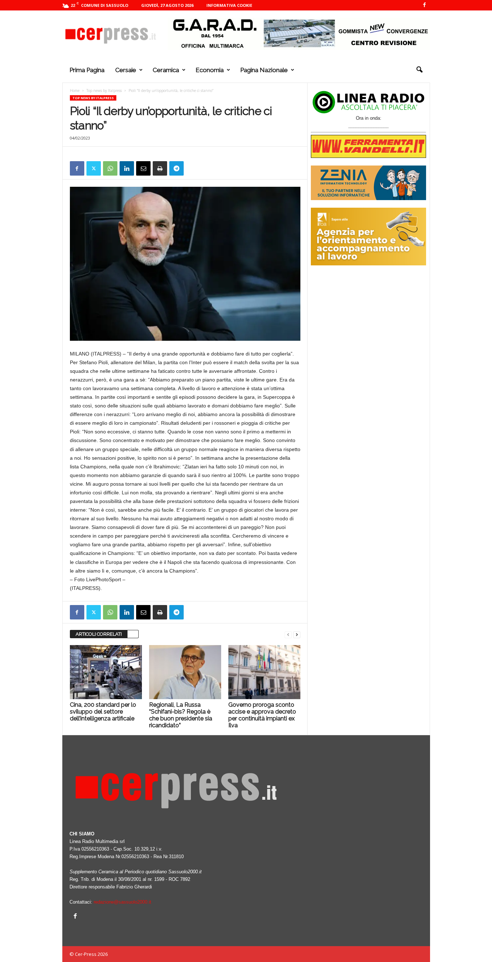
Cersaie (125, 70)
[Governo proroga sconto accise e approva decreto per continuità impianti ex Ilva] (264, 672)
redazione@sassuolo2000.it (122, 902)
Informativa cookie (229, 5)
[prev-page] (288, 634)
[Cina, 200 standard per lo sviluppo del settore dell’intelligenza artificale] (106, 672)
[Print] (160, 168)
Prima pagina (87, 70)
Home (75, 90)
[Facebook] (424, 5)
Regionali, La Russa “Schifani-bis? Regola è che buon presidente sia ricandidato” (180, 715)
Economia (210, 70)
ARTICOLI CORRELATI (99, 634)
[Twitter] (93, 168)
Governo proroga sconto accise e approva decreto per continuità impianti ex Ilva (262, 715)
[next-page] (296, 634)
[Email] (143, 168)
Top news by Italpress (104, 90)
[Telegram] (176, 168)
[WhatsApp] (110, 168)
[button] (419, 70)
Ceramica (166, 70)
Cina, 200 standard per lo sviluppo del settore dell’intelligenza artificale (103, 711)
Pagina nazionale (264, 70)
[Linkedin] (127, 168)
